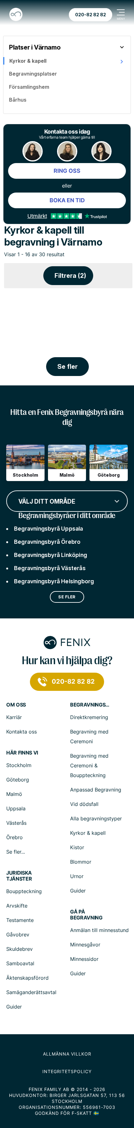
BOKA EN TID (67, 200)
